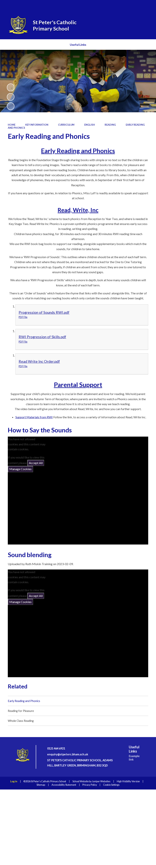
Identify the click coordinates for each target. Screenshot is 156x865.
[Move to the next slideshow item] (10, 106)
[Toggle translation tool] (136, 6)
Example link (134, 757)
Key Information (36, 124)
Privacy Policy (89, 784)
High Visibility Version (128, 781)
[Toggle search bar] (126, 6)
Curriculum (66, 124)
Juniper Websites (101, 781)
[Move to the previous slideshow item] (10, 97)
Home (11, 124)
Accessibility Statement (64, 784)
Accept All (36, 463)
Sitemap (41, 784)
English (89, 124)
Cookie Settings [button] (111, 784)
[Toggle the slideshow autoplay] (10, 87)
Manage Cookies (20, 469)
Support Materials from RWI (34, 417)
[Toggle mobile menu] (147, 6)
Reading (110, 124)
